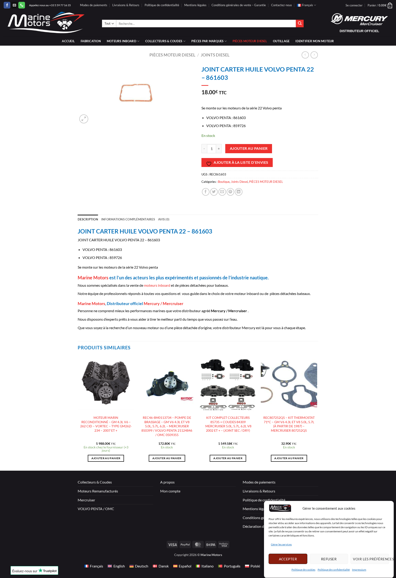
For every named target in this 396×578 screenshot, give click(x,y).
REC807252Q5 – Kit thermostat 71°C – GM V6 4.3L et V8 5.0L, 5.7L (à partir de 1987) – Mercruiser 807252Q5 (289, 424)
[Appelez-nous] (21, 5)
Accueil (68, 41)
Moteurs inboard (121, 41)
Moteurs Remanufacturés (98, 491)
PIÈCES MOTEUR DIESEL (250, 41)
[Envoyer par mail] (222, 192)
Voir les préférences (371, 559)
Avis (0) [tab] (163, 219)
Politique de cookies (303, 570)
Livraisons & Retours (125, 5)
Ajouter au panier (249, 148)
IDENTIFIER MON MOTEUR (314, 41)
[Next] (317, 413)
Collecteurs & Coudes (95, 482)
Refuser (329, 559)
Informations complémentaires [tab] (128, 219)
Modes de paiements (93, 5)
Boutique (224, 181)
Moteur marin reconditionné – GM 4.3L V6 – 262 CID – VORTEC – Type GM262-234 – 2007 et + (106, 424)
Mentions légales (195, 5)
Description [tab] (88, 219)
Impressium (359, 570)
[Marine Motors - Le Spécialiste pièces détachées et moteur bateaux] (49, 23)
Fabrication (91, 41)
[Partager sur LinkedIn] (238, 192)
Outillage (281, 41)
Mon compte (170, 491)
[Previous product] (314, 54)
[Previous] (77, 413)
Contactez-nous (281, 5)
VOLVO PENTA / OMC (96, 508)
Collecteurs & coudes (163, 41)
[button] (354, 5)
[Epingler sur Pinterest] (230, 192)
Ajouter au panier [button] (106, 458)
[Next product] (305, 54)
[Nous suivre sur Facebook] (7, 5)
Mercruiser (86, 500)
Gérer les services (281, 544)
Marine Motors (93, 277)
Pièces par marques (207, 41)
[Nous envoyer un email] (14, 5)
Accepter (288, 559)
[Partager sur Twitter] (214, 192)
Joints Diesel (215, 54)
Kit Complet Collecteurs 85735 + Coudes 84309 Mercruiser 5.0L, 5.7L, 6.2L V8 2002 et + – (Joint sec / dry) (228, 424)
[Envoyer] (300, 24)
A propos (167, 482)
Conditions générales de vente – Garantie (239, 5)
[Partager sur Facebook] (205, 192)
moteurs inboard (156, 285)
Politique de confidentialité (334, 570)
